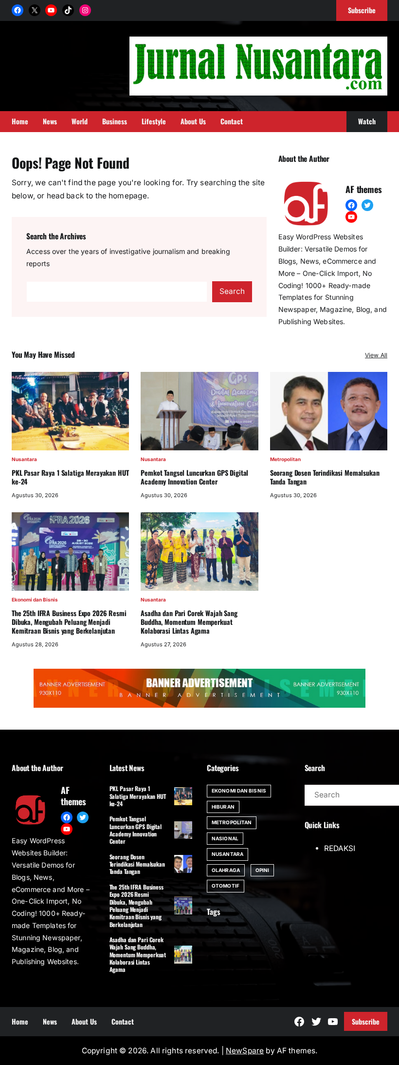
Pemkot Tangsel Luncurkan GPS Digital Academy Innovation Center (194, 477)
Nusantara (24, 459)
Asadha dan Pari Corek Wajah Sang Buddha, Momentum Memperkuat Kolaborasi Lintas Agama (189, 622)
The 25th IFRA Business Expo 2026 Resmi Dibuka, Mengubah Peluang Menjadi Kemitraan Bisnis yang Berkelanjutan (69, 622)
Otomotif (225, 886)
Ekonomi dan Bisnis (35, 599)
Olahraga (226, 870)
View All (376, 355)
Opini (262, 870)
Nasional (225, 838)
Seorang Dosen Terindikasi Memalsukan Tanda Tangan (325, 477)
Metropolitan (285, 459)
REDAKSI (339, 848)
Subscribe (366, 1021)
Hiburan (223, 807)
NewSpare (245, 1050)
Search (232, 291)
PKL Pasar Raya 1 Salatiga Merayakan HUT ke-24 (70, 477)
